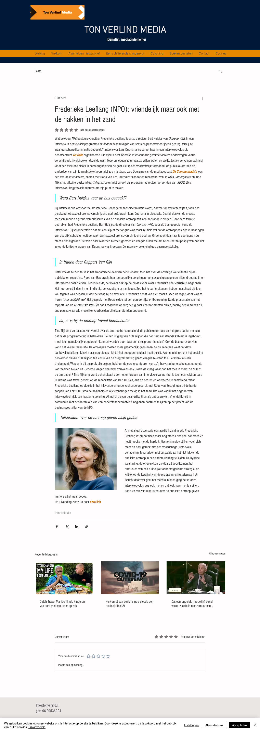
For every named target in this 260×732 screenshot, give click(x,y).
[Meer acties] (202, 98)
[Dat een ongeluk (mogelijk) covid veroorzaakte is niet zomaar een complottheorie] (196, 577)
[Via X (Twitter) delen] (67, 526)
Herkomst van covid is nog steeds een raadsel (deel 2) (129, 603)
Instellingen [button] (191, 725)
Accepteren (239, 725)
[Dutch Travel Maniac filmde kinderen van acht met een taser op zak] (64, 577)
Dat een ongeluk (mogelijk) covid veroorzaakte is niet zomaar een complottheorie (192, 603)
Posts (38, 71)
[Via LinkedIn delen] (77, 526)
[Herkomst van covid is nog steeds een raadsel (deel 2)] (130, 577)
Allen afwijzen (214, 725)
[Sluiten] (255, 725)
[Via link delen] (87, 526)
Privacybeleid (37, 727)
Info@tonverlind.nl (47, 705)
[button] (220, 71)
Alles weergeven (217, 553)
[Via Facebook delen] (57, 526)
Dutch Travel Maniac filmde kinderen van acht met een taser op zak (62, 603)
